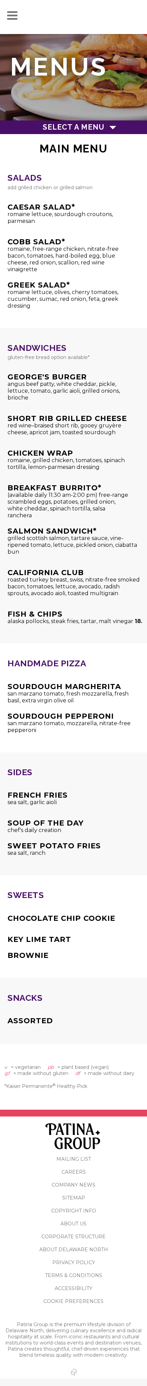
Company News (73, 1185)
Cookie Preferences (73, 1301)
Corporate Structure (73, 1237)
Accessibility (73, 1288)
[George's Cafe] (74, 17)
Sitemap (73, 1198)
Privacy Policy (73, 1262)
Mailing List (73, 1159)
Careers (74, 1172)
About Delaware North (73, 1249)
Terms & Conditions (73, 1275)
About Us (73, 1224)
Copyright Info (73, 1211)
